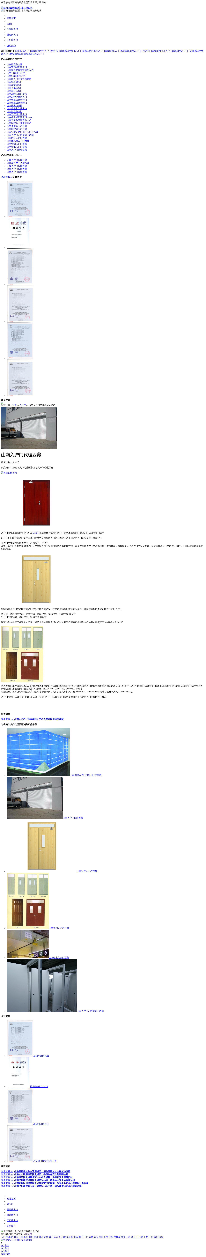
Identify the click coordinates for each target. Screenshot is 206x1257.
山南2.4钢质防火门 (16, 76)
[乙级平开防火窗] (20, 216)
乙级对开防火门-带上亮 (44, 1161)
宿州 (156, 1237)
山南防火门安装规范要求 (19, 79)
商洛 (70, 1237)
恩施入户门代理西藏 (17, 169)
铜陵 (15, 1237)
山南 (75, 1237)
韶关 (106, 1237)
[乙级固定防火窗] (20, 358)
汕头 (96, 1237)
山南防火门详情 (14, 105)
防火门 (10, 24)
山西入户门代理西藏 (17, 172)
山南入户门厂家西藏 (187, 51)
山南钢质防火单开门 (17, 102)
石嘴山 (64, 1237)
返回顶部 (5, 1254)
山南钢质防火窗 (14, 64)
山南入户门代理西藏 (17, 150)
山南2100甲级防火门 (17, 97)
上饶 (145, 1237)
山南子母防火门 (14, 88)
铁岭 (36, 1237)
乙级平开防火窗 (41, 1056)
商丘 (133, 1237)
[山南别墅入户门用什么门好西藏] (38, 775)
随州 (123, 1237)
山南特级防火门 (14, 82)
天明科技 (27, 1234)
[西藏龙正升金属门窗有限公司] (17, 7)
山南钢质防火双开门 (17, 100)
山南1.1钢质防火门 (16, 73)
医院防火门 (12, 29)
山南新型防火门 (14, 85)
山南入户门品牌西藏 (119, 51)
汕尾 (91, 1237)
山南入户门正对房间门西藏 (142, 51)
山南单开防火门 (14, 91)
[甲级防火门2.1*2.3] (18, 247)
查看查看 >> (7, 719)
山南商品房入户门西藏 (98, 51)
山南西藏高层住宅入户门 (31, 54)
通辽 (41, 1237)
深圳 (101, 1237)
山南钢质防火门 (14, 111)
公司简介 (11, 45)
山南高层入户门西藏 (25, 51)
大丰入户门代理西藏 (17, 160)
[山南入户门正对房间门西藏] (42, 1011)
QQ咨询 (5, 1245)
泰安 (10, 1237)
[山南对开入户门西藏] (42, 871)
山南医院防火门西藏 (17, 129)
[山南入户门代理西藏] (35, 818)
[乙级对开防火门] (20, 284)
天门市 (4, 1237)
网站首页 (11, 18)
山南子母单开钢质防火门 (19, 120)
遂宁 (80, 1237)
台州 (20, 1237)
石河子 (57, 1237)
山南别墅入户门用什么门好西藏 (51, 51)
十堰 (128, 1237)
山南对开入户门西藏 (166, 51)
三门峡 (139, 1237)
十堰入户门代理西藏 (17, 166)
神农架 (117, 1237)
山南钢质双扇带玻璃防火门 (20, 70)
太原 (46, 1237)
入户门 (22, 405)
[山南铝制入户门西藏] (28, 928)
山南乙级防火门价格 (17, 94)
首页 (14, 405)
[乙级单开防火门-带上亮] (20, 395)
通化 (31, 1237)
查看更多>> (7, 177)
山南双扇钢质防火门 (17, 67)
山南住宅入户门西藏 (77, 51)
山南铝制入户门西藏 (17, 144)
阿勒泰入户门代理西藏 (18, 163)
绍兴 (161, 1237)
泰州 (26, 1237)
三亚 (86, 1237)
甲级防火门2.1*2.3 (39, 1086)
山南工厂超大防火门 (17, 114)
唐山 (51, 1237)
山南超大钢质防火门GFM (19, 117)
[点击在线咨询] (9, 473)
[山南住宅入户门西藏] (28, 957)
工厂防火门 (12, 40)
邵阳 (111, 1237)
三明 (151, 1237)
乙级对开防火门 (41, 1124)
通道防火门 (12, 34)
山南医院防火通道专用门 (19, 123)
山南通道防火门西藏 (17, 126)
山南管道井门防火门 (17, 108)
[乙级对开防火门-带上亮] (20, 321)
